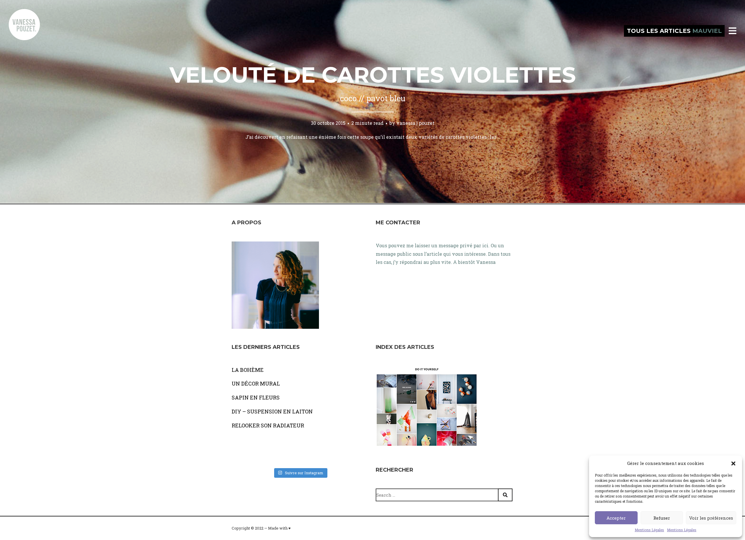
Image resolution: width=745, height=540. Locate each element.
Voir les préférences (711, 518)
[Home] (30, 31)
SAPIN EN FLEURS (256, 397)
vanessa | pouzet (415, 123)
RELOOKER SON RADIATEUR (268, 425)
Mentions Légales (649, 529)
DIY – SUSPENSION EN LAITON (272, 411)
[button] (733, 463)
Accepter (616, 518)
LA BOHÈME (248, 369)
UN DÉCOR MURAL (256, 383)
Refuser (661, 518)
